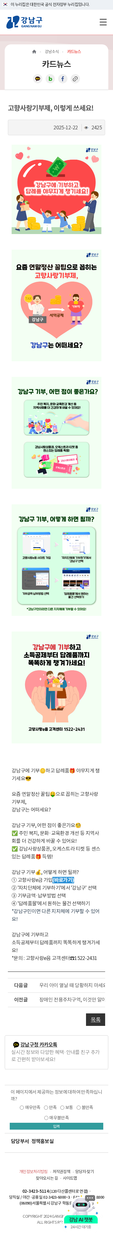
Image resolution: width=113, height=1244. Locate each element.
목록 (95, 1020)
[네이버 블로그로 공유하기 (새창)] (50, 78)
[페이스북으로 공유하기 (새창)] (62, 78)
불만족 (87, 1107)
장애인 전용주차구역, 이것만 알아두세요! (72, 1000)
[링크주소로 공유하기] (75, 78)
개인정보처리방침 (33, 1171)
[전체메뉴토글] (103, 22)
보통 (69, 1107)
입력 (56, 1126)
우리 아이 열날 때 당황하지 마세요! (72, 985)
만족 (53, 1107)
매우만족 (32, 1107)
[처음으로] (34, 51)
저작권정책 (62, 1171)
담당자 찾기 (84, 1171)
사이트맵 (70, 1178)
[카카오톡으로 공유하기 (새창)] (37, 78)
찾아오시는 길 (47, 1178)
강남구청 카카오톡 (38, 1045)
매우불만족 (59, 1118)
